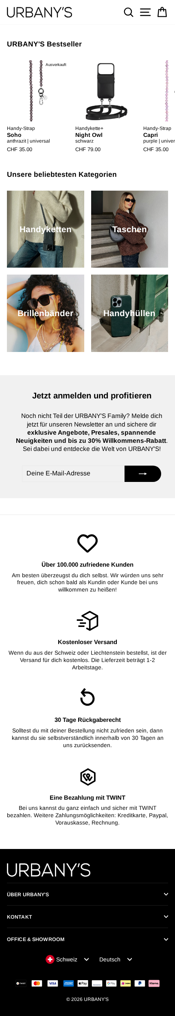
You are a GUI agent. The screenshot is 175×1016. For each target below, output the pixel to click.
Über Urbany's (28, 894)
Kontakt (19, 917)
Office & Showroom (35, 939)
